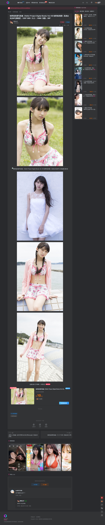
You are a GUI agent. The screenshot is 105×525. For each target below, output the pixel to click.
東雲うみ (85, 339)
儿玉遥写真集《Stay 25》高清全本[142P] (89, 266)
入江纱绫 (85, 324)
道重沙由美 (92, 350)
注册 (45, 484)
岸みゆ (78, 355)
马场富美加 (92, 337)
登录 (36, 484)
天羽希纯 (78, 328)
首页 (10, 12)
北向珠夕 (78, 352)
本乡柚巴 (93, 335)
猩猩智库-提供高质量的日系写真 (45, 519)
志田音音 (93, 322)
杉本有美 (85, 322)
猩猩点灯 (16, 21)
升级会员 (33, 517)
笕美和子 (93, 346)
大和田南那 (92, 326)
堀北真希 (78, 350)
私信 (68, 22)
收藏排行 (92, 206)
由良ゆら (93, 341)
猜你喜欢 (87, 206)
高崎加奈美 (85, 350)
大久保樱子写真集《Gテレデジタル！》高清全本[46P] (89, 101)
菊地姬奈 (78, 326)
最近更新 (82, 206)
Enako (85, 346)
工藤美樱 (85, 335)
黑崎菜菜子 (85, 330)
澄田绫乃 (78, 344)
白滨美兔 (93, 355)
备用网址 (38, 517)
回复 (20, 495)
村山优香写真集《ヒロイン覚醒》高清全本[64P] (89, 279)
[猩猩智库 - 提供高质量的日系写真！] (5, 515)
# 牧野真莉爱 (13, 416)
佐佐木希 (78, 346)
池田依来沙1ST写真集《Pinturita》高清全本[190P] (89, 252)
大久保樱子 (78, 335)
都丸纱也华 (85, 333)
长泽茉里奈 (92, 333)
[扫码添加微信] (101, 508)
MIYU (92, 328)
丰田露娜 (93, 324)
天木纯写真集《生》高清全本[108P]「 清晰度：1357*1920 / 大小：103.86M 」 (89, 116)
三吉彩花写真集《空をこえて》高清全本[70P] (89, 292)
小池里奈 (93, 352)
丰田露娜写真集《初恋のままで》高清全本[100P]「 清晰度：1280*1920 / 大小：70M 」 (89, 141)
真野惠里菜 (78, 337)
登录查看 (64, 403)
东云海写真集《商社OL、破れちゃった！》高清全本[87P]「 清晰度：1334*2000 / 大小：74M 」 (89, 128)
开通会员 (99, 2)
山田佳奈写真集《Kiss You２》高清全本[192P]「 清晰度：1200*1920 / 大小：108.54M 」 (89, 153)
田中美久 (85, 348)
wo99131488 (19, 490)
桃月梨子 (85, 344)
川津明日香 (85, 341)
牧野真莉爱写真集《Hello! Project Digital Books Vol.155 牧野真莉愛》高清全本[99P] (39, 17)
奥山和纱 (93, 344)
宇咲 (85, 355)
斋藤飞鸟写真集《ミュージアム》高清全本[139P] (89, 239)
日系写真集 (15, 12)
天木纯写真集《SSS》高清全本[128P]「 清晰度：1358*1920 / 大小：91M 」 (89, 90)
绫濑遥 (78, 341)
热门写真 (77, 206)
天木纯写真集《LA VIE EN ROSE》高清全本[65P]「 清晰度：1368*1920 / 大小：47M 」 (89, 178)
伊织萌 (92, 348)
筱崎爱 (92, 339)
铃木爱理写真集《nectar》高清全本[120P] (89, 226)
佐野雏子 (85, 352)
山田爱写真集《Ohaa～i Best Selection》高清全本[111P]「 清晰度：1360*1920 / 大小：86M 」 (89, 166)
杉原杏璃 (78, 322)
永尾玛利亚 (85, 328)
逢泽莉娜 (78, 333)
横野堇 (78, 348)
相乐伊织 (78, 324)
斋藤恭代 (78, 330)
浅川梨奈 (78, 339)
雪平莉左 (85, 326)
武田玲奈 (93, 330)
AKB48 (85, 337)
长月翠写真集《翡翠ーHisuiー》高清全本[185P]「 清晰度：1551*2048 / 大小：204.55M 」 (89, 191)
